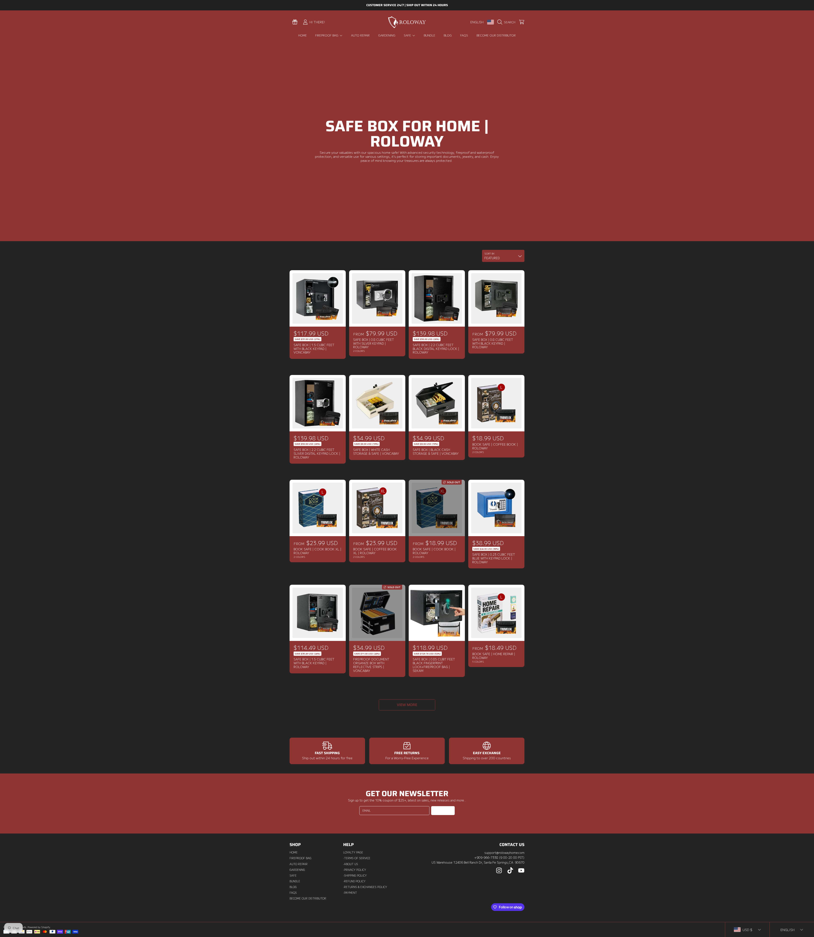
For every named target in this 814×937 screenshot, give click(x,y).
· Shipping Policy (355, 875)
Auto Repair (299, 864)
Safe (408, 35)
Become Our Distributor (308, 898)
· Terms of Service (356, 858)
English (477, 22)
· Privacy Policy (354, 870)
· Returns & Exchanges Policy (365, 887)
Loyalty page (353, 852)
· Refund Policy (354, 881)
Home (294, 852)
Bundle (295, 881)
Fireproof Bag (327, 35)
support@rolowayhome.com (504, 852)
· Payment (350, 893)
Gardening (297, 870)
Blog (293, 887)
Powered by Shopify (39, 927)
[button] (507, 22)
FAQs (293, 893)
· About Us (350, 864)
